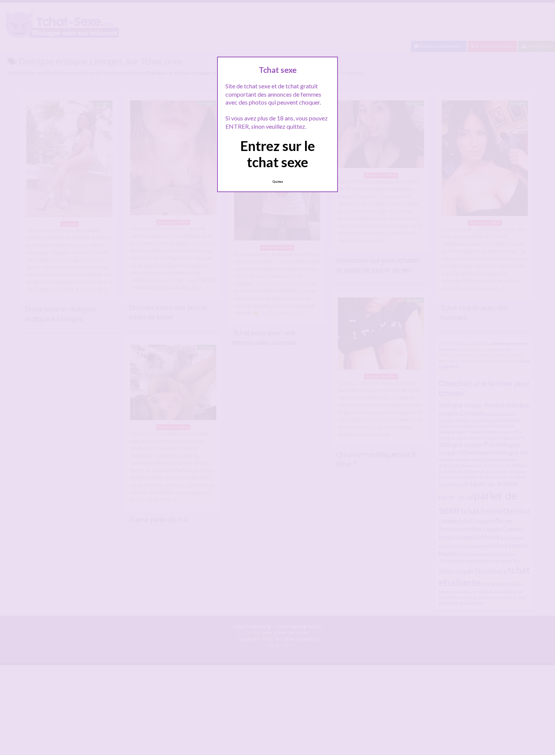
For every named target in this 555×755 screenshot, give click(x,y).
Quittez (277, 181)
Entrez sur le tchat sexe (277, 153)
